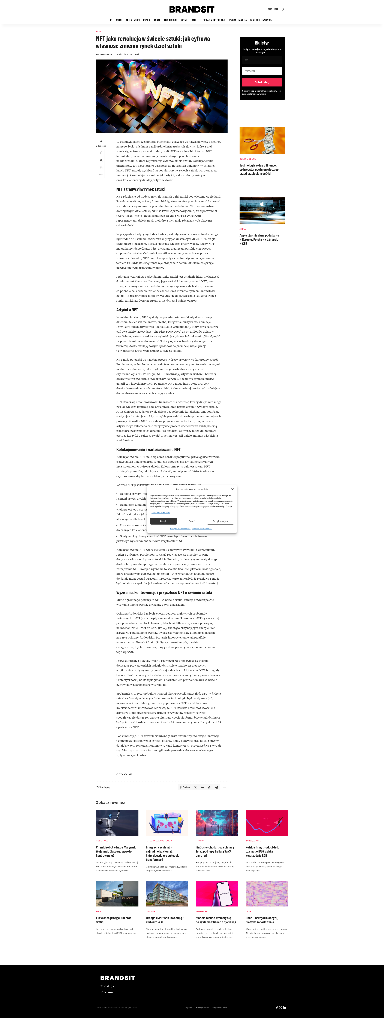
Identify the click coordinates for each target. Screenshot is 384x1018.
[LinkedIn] (284, 1007)
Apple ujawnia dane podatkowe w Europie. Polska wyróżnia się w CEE (259, 239)
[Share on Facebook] (101, 152)
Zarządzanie (253, 840)
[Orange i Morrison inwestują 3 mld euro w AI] (167, 893)
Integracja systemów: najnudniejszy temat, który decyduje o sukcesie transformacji (162, 853)
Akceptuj (163, 521)
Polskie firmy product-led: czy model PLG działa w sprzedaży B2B (262, 851)
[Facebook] (276, 1007)
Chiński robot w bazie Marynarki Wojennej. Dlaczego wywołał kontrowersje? (116, 851)
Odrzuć (192, 521)
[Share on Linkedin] (101, 167)
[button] (232, 489)
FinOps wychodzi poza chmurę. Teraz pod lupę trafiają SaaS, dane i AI (215, 851)
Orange (150, 911)
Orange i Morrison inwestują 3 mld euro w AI (165, 920)
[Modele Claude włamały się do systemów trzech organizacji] (217, 893)
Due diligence (248, 159)
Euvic (99, 911)
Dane (249, 911)
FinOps (200, 840)
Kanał (99, 31)
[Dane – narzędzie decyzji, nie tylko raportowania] (267, 893)
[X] (280, 1007)
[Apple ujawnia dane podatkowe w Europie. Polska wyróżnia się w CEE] (262, 210)
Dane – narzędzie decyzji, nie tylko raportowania (262, 920)
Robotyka (102, 840)
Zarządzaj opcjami (220, 521)
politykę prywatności (257, 94)
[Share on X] (101, 160)
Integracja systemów (159, 840)
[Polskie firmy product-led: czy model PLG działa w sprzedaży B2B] (267, 823)
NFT (130, 774)
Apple (243, 229)
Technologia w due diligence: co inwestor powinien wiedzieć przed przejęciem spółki (259, 169)
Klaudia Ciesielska (104, 54)
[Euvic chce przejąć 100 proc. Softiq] (117, 893)
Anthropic (202, 911)
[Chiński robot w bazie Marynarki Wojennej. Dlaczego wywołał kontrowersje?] (117, 823)
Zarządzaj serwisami (161, 512)
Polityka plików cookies (180, 528)
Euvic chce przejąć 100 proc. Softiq (114, 920)
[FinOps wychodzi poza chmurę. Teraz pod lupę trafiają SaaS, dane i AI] (217, 823)
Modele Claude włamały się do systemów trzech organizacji (216, 920)
